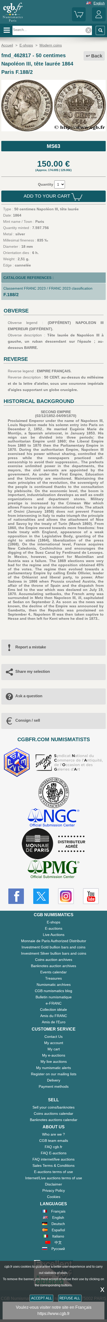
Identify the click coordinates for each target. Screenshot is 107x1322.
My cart (54, 1049)
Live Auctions (53, 935)
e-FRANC (54, 1003)
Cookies (53, 1197)
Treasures (53, 978)
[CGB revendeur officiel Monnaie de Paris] (53, 844)
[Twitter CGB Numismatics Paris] (41, 896)
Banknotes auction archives (53, 966)
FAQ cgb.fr (53, 1147)
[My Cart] (79, 20)
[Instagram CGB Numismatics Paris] (66, 896)
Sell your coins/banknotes (53, 1107)
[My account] (99, 20)
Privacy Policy (53, 1190)
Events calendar (53, 972)
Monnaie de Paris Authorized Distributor (53, 941)
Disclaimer (53, 1184)
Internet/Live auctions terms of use (53, 1178)
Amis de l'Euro (53, 1022)
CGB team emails (53, 1140)
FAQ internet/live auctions (53, 1159)
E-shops (53, 922)
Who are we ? (53, 1134)
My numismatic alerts (53, 1068)
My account (53, 1043)
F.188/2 (11, 294)
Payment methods (54, 1086)
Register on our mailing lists (53, 1074)
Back (96, 55)
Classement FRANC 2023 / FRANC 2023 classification (47, 288)
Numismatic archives (54, 984)
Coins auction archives (53, 960)
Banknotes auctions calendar (53, 1120)
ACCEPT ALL (41, 1298)
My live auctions (54, 1061)
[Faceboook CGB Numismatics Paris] (16, 896)
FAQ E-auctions (53, 1153)
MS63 (53, 146)
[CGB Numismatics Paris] (12, 22)
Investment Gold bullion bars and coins (53, 947)
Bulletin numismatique (54, 997)
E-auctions (53, 928)
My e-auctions (53, 1055)
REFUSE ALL (69, 1298)
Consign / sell (27, 720)
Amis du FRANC (53, 1016)
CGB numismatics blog (53, 991)
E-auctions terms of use (53, 1172)
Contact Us (53, 1036)
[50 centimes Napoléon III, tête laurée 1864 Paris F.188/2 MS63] (53, 130)
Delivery (53, 1080)
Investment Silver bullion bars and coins (53, 953)
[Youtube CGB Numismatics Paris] (91, 896)
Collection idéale (53, 1009)
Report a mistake (30, 647)
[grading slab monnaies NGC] (53, 818)
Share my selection (32, 671)
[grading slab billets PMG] (53, 870)
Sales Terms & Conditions (53, 1165)
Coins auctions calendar (53, 1113)
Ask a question (28, 696)
